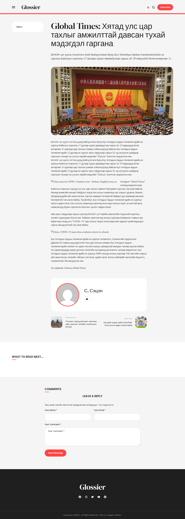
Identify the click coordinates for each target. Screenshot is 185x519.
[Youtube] (99, 497)
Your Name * (51, 410)
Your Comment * (53, 424)
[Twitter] (92, 497)
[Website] (92, 299)
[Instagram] (86, 497)
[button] (13, 7)
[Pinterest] (105, 497)
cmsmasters (68, 515)
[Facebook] (80, 497)
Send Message (55, 453)
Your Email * (100, 410)
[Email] (87, 299)
